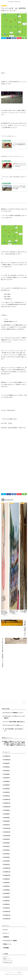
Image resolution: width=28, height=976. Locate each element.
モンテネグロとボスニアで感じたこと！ (14, 725)
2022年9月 (7, 810)
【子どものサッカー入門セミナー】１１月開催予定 (14, 717)
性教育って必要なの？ (9, 741)
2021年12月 (7, 828)
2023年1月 (7, 795)
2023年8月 (7, 774)
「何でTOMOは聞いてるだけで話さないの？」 (14, 729)
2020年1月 (7, 908)
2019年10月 (7, 918)
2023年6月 (7, 781)
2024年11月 (7, 756)
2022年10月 (7, 806)
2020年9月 (7, 879)
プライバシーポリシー (11, 972)
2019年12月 (7, 911)
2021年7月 (7, 846)
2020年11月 (7, 871)
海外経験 (6, 947)
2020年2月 (7, 904)
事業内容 (6, 936)
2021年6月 (7, 850)
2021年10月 (7, 835)
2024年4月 (7, 763)
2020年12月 (7, 868)
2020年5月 (7, 893)
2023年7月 (7, 777)
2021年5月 (7, 853)
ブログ (6, 929)
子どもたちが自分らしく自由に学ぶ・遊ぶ (14, 1)
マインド (6, 933)
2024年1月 (7, 770)
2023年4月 (7, 788)
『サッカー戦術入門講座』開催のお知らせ (14, 721)
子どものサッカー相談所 (10, 940)
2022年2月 (7, 821)
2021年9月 (7, 839)
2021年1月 (7, 864)
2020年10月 (7, 875)
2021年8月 (7, 842)
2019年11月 (7, 915)
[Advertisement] (14, 56)
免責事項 (19, 972)
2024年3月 (7, 767)
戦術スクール (4, 5)
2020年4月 (7, 897)
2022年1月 (7, 824)
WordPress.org (8, 962)
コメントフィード (8, 960)
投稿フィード (7, 958)
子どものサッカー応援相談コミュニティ (14, 712)
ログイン (6, 956)
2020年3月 (7, 900)
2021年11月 (7, 832)
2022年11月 (7, 803)
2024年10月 (7, 759)
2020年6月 (7, 889)
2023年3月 (7, 792)
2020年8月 (7, 882)
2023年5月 (7, 785)
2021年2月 (7, 861)
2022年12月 (7, 799)
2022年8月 (7, 814)
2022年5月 (7, 817)
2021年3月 (7, 857)
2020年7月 (7, 886)
